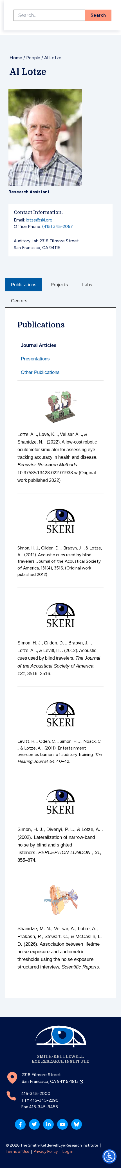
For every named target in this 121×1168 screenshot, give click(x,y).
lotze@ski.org (39, 220)
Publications (24, 284)
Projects (59, 284)
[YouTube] (62, 1124)
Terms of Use (17, 1151)
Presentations (35, 359)
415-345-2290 (44, 1100)
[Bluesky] (76, 1124)
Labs (87, 284)
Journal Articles (38, 345)
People (33, 57)
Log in (67, 1151)
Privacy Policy (46, 1151)
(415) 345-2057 (57, 226)
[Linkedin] (48, 1124)
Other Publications (40, 372)
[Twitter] (34, 1124)
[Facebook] (20, 1124)
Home (16, 57)
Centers (19, 300)
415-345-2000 (35, 1093)
